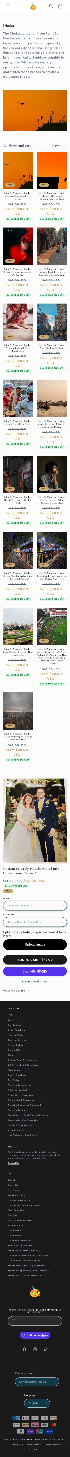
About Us (13, 1185)
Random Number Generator (23, 1120)
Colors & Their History (20, 1125)
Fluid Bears (14, 1070)
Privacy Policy (15, 1034)
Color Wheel (14, 1230)
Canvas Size (9, 915)
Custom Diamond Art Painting (24, 1205)
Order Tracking (16, 1030)
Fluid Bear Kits (16, 1210)
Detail (6, 898)
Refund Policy (15, 1044)
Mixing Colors (15, 1130)
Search (12, 1180)
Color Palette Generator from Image (28, 1255)
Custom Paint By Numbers (22, 1060)
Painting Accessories (19, 1085)
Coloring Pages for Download (24, 1105)
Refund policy (60, 1439)
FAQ (10, 1014)
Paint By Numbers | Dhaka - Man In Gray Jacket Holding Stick (18, 500)
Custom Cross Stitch (19, 1200)
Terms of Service (17, 1039)
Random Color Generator (22, 1245)
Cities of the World (18, 1090)
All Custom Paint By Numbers (23, 1065)
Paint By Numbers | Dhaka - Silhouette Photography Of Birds (18, 196)
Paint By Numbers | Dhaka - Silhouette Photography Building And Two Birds (52, 196)
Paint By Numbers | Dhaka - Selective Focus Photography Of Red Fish (18, 272)
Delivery (12, 1019)
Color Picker (15, 1235)
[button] (8, 6)
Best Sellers (14, 1080)
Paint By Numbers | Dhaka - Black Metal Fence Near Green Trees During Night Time (52, 576)
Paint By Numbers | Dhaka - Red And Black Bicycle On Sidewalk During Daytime (52, 272)
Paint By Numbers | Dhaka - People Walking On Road (52, 346)
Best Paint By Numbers (20, 1220)
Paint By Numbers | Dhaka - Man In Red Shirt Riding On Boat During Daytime (52, 424)
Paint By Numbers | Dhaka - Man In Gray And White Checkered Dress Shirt (52, 500)
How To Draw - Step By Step (23, 1135)
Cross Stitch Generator (20, 1095)
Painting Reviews (17, 1110)
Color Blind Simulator (20, 1240)
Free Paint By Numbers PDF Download (28, 1270)
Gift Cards (14, 1190)
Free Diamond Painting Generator (27, 1265)
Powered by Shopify (42, 1439)
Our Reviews (14, 1025)
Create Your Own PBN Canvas (24, 1260)
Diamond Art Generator (21, 1100)
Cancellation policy (36, 1450)
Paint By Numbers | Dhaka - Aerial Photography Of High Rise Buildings (18, 736)
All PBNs (12, 1215)
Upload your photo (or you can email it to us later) (34, 934)
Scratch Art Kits (16, 1195)
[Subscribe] (57, 1320)
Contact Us (14, 1050)
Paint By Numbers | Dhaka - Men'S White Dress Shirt (18, 422)
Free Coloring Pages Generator (25, 1275)
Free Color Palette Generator (24, 1250)
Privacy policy (17, 1445)
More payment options (35, 981)
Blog (10, 1055)
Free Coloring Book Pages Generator (28, 1115)
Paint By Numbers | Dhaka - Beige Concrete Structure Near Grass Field (18, 652)
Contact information (53, 1445)
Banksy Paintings (17, 1075)
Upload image (35, 944)
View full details (14, 990)
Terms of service (34, 1445)
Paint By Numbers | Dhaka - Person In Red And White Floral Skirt (18, 348)
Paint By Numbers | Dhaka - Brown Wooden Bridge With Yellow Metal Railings (18, 576)
